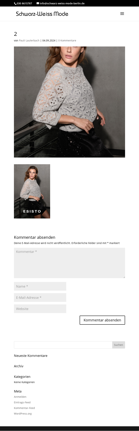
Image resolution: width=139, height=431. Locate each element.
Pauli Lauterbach (29, 40)
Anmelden (20, 396)
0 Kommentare (67, 40)
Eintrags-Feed (22, 402)
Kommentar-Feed (24, 408)
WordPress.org (23, 413)
